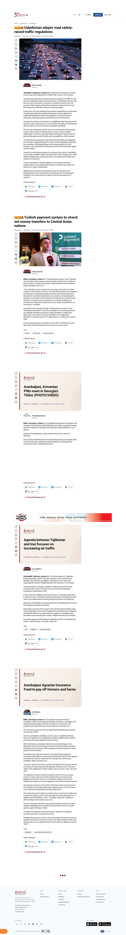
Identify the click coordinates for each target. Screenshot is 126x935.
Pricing (79, 894)
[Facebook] (20, 924)
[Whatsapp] (16, 924)
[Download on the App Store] (91, 924)
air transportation (45, 629)
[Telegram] (33, 924)
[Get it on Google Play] (105, 924)
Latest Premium (44, 896)
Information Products (83, 896)
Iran (26, 629)
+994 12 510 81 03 (20, 909)
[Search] (74, 15)
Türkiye (27, 333)
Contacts (61, 899)
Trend (65, 95)
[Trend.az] (21, 15)
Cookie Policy (99, 902)
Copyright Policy (100, 899)
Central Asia (36, 333)
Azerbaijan (28, 832)
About (60, 894)
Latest (41, 894)
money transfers (48, 333)
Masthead (61, 896)
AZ (106, 931)
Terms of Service (100, 894)
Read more (35, 87)
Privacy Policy (100, 896)
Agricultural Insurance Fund (43, 832)
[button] (16, 40)
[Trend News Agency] (20, 892)
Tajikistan (33, 629)
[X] (24, 924)
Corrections (61, 905)
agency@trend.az (19, 911)
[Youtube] (29, 924)
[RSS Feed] (41, 924)
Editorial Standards (63, 902)
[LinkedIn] (37, 924)
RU (109, 931)
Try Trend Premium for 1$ (35, 197)
